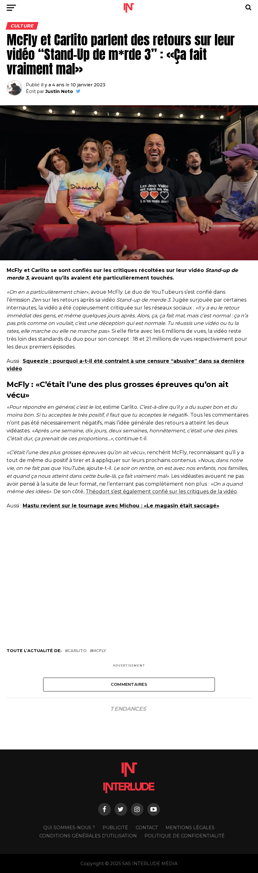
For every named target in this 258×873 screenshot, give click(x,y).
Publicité (115, 827)
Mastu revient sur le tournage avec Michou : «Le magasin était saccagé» (121, 506)
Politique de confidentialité (184, 836)
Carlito (77, 651)
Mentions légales (190, 827)
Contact (147, 827)
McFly (99, 651)
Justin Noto (59, 91)
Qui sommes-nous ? (69, 827)
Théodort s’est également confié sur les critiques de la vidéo (161, 491)
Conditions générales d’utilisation (88, 836)
